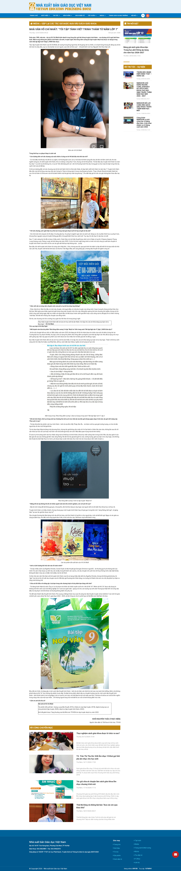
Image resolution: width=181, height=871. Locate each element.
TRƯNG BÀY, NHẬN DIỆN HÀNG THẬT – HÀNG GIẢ (144, 74)
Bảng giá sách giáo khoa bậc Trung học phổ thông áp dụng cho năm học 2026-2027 (136, 50)
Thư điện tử (138, 855)
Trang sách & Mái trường (118, 15)
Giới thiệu (44, 15)
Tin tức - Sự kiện (136, 67)
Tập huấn (91, 15)
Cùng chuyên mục (43, 727)
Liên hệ (136, 862)
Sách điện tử (80, 15)
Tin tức (56, 15)
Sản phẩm (67, 15)
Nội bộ (133, 15)
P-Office (137, 859)
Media (102, 15)
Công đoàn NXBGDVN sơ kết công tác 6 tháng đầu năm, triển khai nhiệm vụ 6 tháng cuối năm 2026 (144, 122)
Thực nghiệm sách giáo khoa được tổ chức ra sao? (98, 733)
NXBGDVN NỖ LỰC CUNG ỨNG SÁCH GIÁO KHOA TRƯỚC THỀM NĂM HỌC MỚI (144, 106)
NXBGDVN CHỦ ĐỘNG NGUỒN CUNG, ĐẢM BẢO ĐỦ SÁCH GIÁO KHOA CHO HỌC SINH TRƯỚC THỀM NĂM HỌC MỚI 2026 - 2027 (144, 89)
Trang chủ (34, 15)
